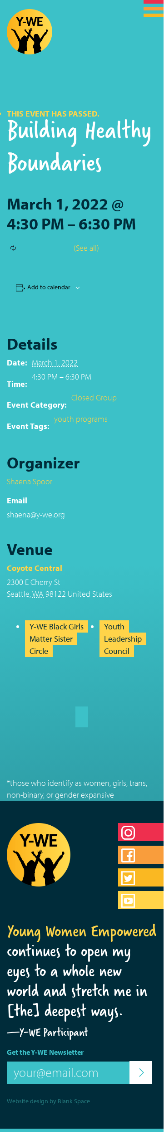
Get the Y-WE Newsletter (45, 1052)
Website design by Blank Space (48, 1101)
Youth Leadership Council (123, 639)
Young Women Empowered (82, 931)
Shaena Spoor (29, 481)
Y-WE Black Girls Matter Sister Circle (57, 639)
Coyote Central (34, 568)
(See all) (86, 248)
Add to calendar (48, 287)
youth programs (81, 419)
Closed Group (94, 397)
